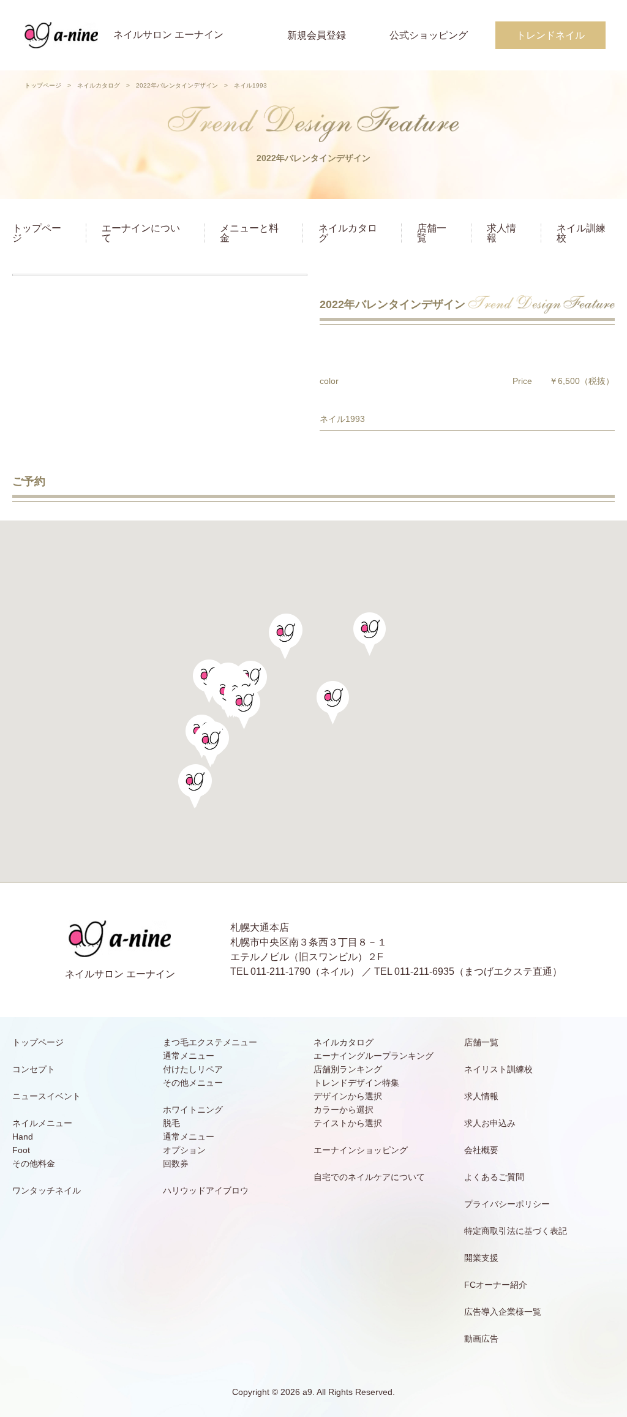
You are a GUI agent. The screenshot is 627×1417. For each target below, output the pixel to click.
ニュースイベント (46, 1096)
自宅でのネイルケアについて (369, 1177)
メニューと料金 (249, 233)
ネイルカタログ (98, 85)
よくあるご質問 (494, 1177)
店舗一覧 (431, 233)
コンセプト (33, 1069)
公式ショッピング (428, 35)
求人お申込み (490, 1123)
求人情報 (501, 233)
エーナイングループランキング (374, 1056)
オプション (184, 1150)
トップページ (42, 85)
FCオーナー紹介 (495, 1285)
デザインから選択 (348, 1096)
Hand (22, 1136)
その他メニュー (193, 1083)
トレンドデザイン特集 (356, 1083)
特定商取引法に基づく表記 (515, 1231)
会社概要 (481, 1150)
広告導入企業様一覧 (502, 1312)
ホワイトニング (193, 1109)
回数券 (176, 1163)
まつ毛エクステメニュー (210, 1042)
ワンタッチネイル (46, 1190)
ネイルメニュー (42, 1123)
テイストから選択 (348, 1123)
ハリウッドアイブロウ (206, 1190)
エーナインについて (141, 233)
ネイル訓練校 (581, 233)
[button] (244, 707)
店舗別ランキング (348, 1069)
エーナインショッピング (361, 1150)
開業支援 (481, 1258)
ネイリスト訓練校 (498, 1069)
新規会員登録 (316, 35)
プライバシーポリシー (507, 1204)
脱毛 (171, 1123)
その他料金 (33, 1163)
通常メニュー (188, 1056)
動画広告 (481, 1339)
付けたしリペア (193, 1069)
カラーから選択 (344, 1109)
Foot (21, 1150)
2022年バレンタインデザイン (177, 85)
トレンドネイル (550, 35)
